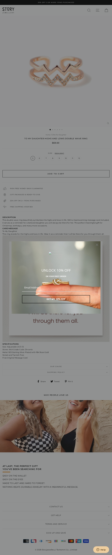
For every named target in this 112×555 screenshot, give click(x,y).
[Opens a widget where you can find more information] (101, 550)
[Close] (96, 244)
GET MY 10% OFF (56, 299)
